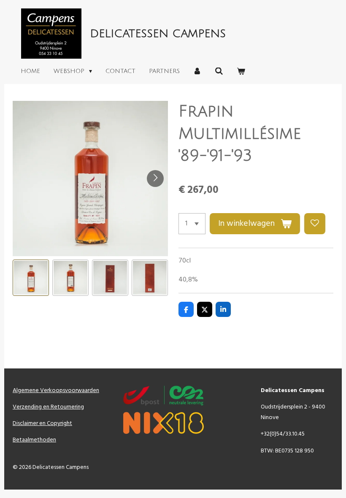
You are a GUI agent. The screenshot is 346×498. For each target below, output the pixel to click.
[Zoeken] (219, 71)
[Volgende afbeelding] (155, 178)
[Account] (197, 71)
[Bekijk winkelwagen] (241, 71)
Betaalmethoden (34, 440)
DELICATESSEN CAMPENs (158, 34)
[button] (31, 278)
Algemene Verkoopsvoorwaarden (56, 390)
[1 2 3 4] (191, 223)
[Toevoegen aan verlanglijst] (314, 223)
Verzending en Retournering (48, 407)
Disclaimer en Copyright (42, 423)
